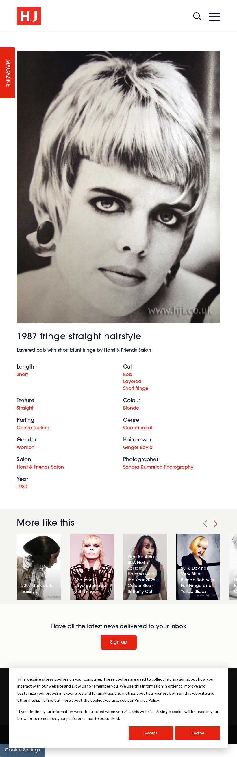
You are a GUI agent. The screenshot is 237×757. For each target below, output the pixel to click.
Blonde (131, 408)
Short (22, 375)
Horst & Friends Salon (40, 467)
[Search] (197, 16)
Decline (197, 732)
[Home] (29, 16)
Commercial (137, 428)
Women (25, 448)
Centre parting (33, 428)
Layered (132, 382)
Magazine (7, 73)
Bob (127, 375)
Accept (151, 732)
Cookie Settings (22, 750)
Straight (25, 408)
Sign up (118, 642)
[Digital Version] (4, 36)
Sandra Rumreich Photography (158, 467)
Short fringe (135, 388)
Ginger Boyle (137, 448)
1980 (22, 487)
